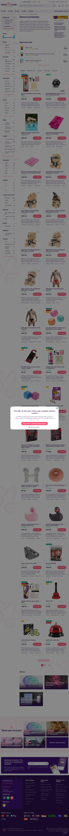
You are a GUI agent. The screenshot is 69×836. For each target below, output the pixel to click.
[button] (34, 427)
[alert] (34, 418)
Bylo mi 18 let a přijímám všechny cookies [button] (34, 423)
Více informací (36, 419)
